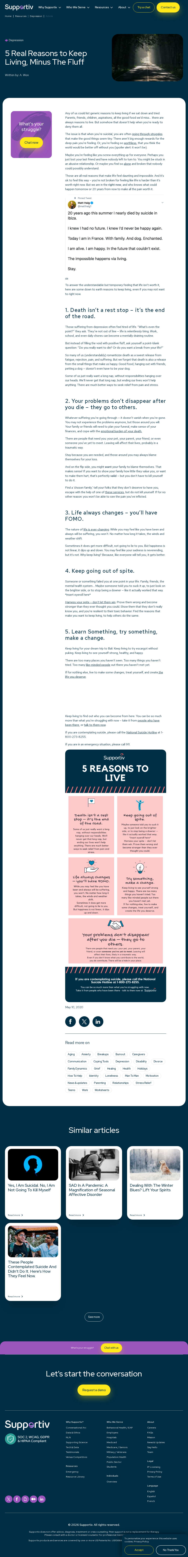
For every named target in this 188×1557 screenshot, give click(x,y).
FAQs (150, 1432)
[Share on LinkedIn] (98, 1021)
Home (8, 16)
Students (111, 1466)
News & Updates (156, 1442)
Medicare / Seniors (117, 1447)
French (151, 1501)
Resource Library (75, 1476)
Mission (151, 1437)
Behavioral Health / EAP (120, 1427)
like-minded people (98, 665)
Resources (20, 16)
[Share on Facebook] (70, 1021)
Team (150, 1452)
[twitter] (8, 1499)
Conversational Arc (76, 1427)
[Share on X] (84, 1021)
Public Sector (114, 1462)
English (151, 1491)
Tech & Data (72, 1447)
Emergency (72, 1471)
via (66, 278)
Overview (112, 1481)
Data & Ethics (73, 1432)
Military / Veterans (116, 1452)
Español (151, 1496)
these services (114, 492)
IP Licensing (153, 1466)
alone (127, 164)
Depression (36, 16)
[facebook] (17, 1499)
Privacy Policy (141, 1541)
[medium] (33, 1499)
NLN (68, 1437)
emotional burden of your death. (121, 431)
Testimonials (72, 1452)
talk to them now (95, 725)
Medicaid (112, 1442)
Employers (112, 1432)
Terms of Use (154, 1476)
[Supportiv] (19, 7)
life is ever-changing (96, 529)
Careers (151, 1427)
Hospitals (111, 1437)
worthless (130, 143)
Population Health (116, 1457)
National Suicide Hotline (141, 732)
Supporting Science (77, 1442)
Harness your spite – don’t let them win (90, 602)
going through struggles (147, 134)
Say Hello (152, 1447)
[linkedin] (42, 1499)
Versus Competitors (76, 1457)
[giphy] (25, 1499)
